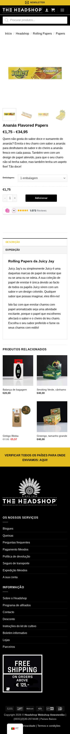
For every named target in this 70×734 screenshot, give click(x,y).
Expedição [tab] (13, 250)
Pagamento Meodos (15, 549)
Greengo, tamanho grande (52, 436)
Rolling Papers (42, 33)
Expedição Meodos (15, 570)
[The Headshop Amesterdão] (22, 10)
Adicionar (41, 198)
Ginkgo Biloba (10, 436)
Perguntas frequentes (16, 542)
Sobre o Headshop (15, 598)
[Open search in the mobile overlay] (35, 20)
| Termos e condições (47, 725)
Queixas (8, 535)
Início (8, 33)
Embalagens (8, 178)
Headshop (22, 33)
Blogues (8, 528)
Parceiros (9, 646)
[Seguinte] (61, 73)
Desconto (9, 619)
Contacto (8, 612)
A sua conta (10, 577)
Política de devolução (16, 556)
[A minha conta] (47, 10)
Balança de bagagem (15, 389)
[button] (53, 10)
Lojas (6, 640)
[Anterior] (8, 73)
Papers (60, 33)
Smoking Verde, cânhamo (51, 389)
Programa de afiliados (17, 605)
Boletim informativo (15, 632)
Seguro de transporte (16, 563)
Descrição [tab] (13, 242)
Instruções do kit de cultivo (19, 626)
